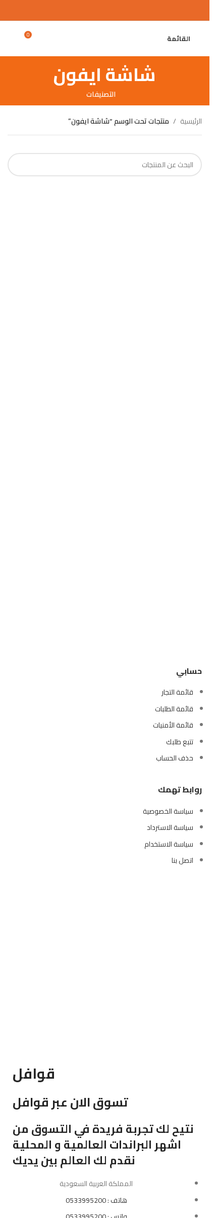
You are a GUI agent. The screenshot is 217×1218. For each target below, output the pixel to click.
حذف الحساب (174, 758)
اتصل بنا (182, 860)
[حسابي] (12, 38)
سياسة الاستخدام (168, 844)
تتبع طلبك (179, 741)
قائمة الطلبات (174, 708)
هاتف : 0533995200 (96, 1200)
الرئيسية (191, 121)
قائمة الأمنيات (173, 725)
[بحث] (153, 38)
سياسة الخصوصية (168, 811)
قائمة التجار (177, 692)
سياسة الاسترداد (170, 827)
